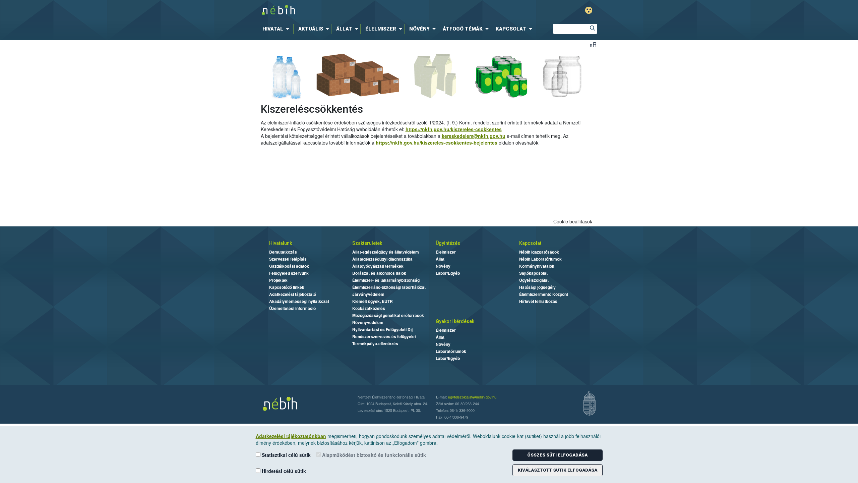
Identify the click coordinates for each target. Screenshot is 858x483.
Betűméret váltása (593, 44)
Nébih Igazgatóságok (539, 252)
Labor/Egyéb (448, 273)
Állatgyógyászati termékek (378, 266)
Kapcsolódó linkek (286, 287)
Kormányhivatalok (536, 266)
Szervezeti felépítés (288, 259)
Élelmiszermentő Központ (543, 294)
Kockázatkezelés (368, 308)
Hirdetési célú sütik (283, 471)
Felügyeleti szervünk (289, 273)
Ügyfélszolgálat (534, 280)
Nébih (357, 10)
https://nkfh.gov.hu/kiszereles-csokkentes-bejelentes (436, 142)
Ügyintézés (448, 243)
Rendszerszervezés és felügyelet (384, 336)
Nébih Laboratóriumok (540, 259)
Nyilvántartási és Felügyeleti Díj (382, 329)
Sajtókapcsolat (533, 273)
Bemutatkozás (283, 252)
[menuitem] (277, 29)
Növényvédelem (367, 322)
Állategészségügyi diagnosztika (382, 259)
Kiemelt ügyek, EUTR (372, 301)
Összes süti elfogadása (557, 455)
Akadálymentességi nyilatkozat (299, 301)
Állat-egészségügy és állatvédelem (385, 252)
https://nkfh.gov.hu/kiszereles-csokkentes (454, 129)
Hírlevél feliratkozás (538, 301)
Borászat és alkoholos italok (379, 273)
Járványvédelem (368, 294)
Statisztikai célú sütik (285, 454)
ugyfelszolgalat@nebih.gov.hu (472, 396)
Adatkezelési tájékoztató (292, 294)
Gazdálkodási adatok (289, 266)
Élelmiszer (446, 252)
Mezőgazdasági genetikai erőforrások (388, 315)
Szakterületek (367, 243)
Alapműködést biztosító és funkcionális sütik (373, 454)
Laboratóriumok (451, 351)
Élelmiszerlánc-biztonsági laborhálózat (389, 287)
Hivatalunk (280, 243)
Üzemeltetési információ (292, 308)
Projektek (278, 280)
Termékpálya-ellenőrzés (375, 343)
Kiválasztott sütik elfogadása (557, 470)
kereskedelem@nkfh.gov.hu (473, 135)
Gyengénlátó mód (588, 10)
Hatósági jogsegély (537, 287)
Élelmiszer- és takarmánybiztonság (386, 280)
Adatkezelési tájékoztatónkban (291, 436)
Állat (440, 259)
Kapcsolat (530, 243)
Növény (443, 266)
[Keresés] (592, 29)
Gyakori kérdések (455, 321)
